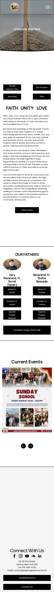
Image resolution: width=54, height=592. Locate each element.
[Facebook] (14, 556)
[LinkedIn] (40, 556)
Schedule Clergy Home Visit (27, 330)
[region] (27, 408)
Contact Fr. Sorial (12, 303)
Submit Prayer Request (12, 315)
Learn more (27, 210)
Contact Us (27, 586)
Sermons (12, 96)
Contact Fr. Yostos (41, 303)
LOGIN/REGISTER (27, 577)
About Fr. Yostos (41, 291)
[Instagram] (21, 556)
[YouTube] (27, 556)
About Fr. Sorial (12, 291)
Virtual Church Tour (12, 87)
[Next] (31, 446)
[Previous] (23, 446)
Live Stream (42, 87)
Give (42, 96)
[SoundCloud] (33, 556)
